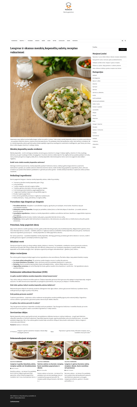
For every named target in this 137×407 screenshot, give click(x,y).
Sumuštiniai (96, 135)
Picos (94, 121)
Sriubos (95, 132)
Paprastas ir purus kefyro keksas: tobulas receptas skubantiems (109, 57)
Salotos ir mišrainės (22, 325)
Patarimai (30, 40)
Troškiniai (95, 141)
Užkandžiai (95, 144)
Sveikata (37, 40)
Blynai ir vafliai (96, 81)
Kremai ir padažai (97, 107)
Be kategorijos (96, 78)
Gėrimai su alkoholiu (98, 92)
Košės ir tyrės (96, 104)
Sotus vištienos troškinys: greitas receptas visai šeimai (107, 68)
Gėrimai (95, 89)
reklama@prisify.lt (19, 398)
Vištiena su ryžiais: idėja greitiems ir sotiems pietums (107, 65)
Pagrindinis (14, 40)
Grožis (43, 40)
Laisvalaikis (62, 40)
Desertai (95, 84)
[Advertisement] (68, 27)
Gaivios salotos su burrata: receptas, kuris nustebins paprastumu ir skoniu (50, 366)
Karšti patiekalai (97, 98)
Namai (68, 40)
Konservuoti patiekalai (98, 101)
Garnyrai (95, 86)
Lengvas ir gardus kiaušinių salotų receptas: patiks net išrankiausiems (23, 365)
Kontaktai (75, 40)
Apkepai (95, 75)
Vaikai (48, 40)
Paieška (95, 47)
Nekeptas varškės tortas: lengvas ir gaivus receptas (106, 62)
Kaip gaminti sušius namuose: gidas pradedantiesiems (107, 59)
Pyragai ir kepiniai (97, 124)
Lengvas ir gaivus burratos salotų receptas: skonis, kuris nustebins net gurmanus (77, 366)
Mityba (54, 40)
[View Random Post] (122, 40)
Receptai (22, 40)
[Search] (125, 40)
